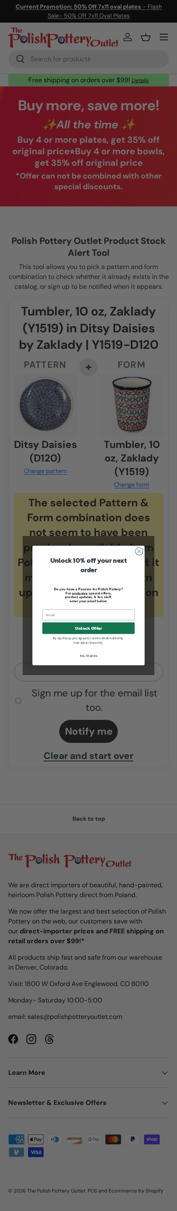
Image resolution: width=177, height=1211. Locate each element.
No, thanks (88, 656)
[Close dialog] (139, 551)
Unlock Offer (88, 628)
